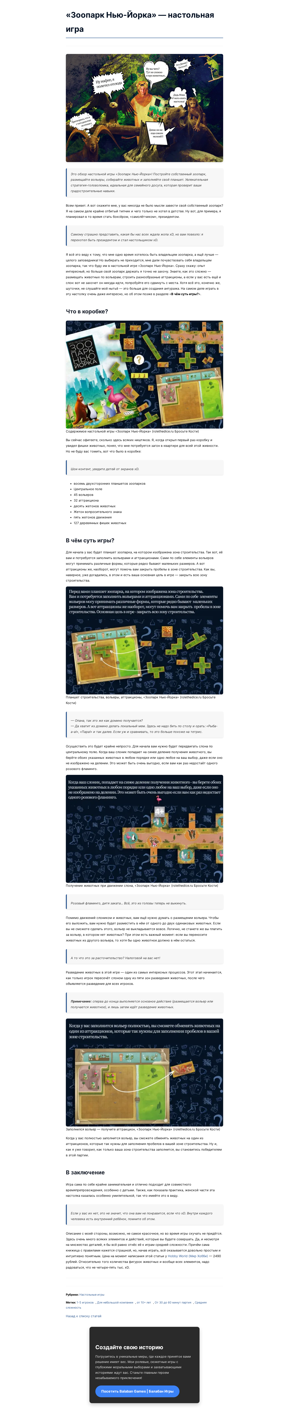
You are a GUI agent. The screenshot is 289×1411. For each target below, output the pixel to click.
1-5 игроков (85, 1302)
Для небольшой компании (115, 1302)
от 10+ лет (144, 1302)
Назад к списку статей (83, 1316)
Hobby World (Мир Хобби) (188, 1256)
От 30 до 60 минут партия (173, 1302)
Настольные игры (91, 1294)
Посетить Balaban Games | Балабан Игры (137, 1391)
